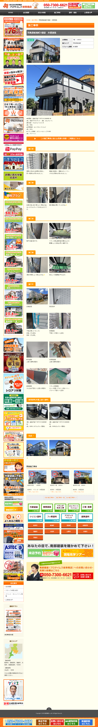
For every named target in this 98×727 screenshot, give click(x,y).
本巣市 (85, 531)
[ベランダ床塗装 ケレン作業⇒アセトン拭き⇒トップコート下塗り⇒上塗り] (60, 376)
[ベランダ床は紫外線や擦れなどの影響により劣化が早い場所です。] (60, 231)
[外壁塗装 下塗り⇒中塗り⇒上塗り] (60, 321)
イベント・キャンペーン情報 (14, 595)
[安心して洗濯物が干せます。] (60, 265)
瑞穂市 (35, 531)
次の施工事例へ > (71, 497)
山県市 (69, 531)
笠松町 (69, 525)
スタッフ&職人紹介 (12, 590)
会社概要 (26, 12)
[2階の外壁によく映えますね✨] (37, 265)
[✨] (37, 448)
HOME (10, 12)
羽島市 (35, 537)
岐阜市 (35, 525)
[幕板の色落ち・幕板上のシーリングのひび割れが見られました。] (60, 161)
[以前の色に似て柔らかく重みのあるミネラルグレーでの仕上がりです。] (37, 195)
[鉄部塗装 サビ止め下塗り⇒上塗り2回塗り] (37, 376)
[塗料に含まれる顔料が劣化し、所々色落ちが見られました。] (37, 161)
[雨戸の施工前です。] (37, 231)
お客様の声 (88, 12)
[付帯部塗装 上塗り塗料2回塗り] (60, 350)
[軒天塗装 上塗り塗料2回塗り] (37, 350)
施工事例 (57, 12)
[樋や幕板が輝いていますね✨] (60, 195)
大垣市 (52, 531)
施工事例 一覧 (60, 497)
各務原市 (85, 525)
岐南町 (52, 525)
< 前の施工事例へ (49, 497)
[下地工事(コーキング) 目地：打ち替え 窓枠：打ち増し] (37, 321)
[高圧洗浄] (60, 297)
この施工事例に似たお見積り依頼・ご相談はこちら (60, 138)
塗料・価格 (73, 12)
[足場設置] (37, 297)
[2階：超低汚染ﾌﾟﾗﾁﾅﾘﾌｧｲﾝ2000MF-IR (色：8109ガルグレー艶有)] (60, 412)
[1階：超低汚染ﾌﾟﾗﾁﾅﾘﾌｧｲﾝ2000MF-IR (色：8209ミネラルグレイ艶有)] (37, 412)
